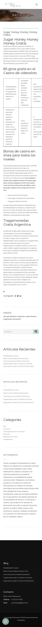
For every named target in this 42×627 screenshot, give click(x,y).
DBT (4, 426)
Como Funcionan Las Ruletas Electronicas (16, 361)
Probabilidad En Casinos (11, 356)
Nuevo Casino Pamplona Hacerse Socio (15, 358)
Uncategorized (7, 439)
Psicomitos (6, 434)
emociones (6, 429)
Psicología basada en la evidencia (14, 432)
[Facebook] (15, 296)
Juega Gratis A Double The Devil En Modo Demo (18, 366)
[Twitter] (18, 296)
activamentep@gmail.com (19, 603)
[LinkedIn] (20, 296)
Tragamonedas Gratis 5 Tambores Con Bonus (17, 364)
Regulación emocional (10, 437)
